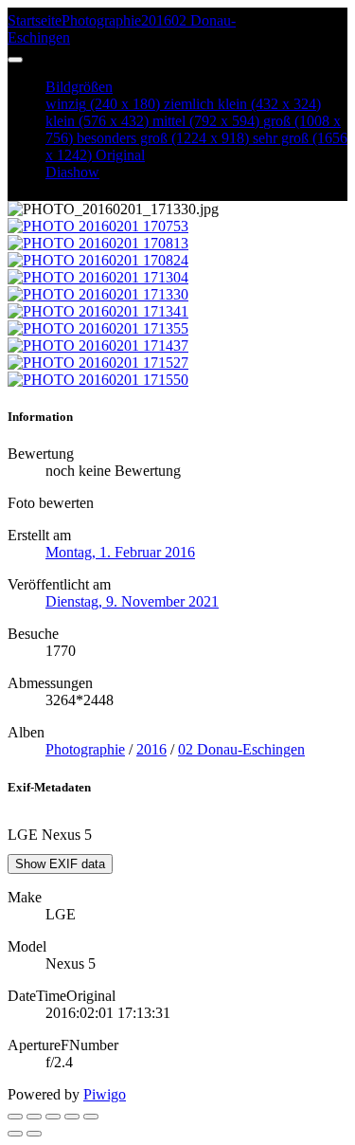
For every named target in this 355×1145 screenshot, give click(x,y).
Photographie (101, 20)
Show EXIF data (60, 864)
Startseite (35, 20)
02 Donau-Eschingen (241, 749)
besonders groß (163, 138)
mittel (205, 121)
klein (97, 121)
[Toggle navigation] (15, 60)
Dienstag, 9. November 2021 (132, 601)
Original (120, 155)
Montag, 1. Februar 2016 (120, 552)
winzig (102, 104)
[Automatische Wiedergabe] (90, 1116)
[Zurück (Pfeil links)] (15, 1133)
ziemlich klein (242, 104)
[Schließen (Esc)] (15, 1116)
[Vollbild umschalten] (34, 1116)
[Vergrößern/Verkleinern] (53, 1116)
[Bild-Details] (72, 1116)
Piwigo (104, 1094)
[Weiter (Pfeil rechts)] (34, 1133)
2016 (156, 20)
